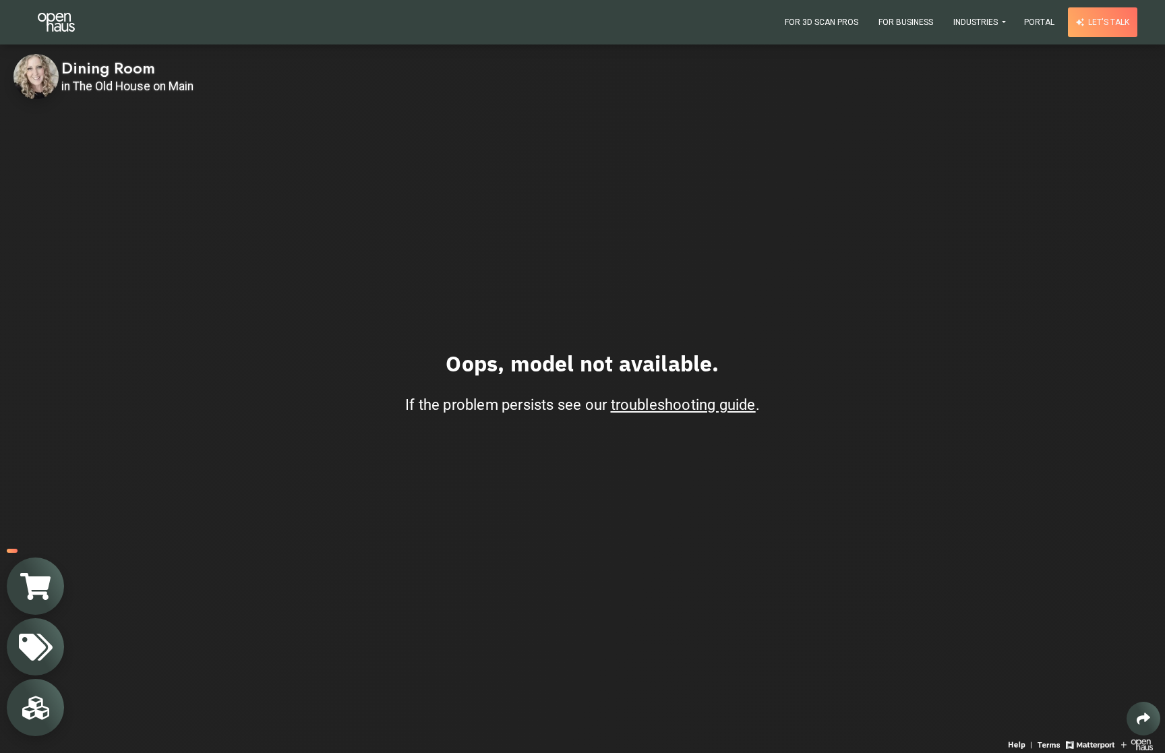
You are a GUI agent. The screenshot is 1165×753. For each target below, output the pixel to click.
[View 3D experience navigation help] (1021, 743)
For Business (905, 22)
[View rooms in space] (35, 707)
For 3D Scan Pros (821, 22)
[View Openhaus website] (1137, 743)
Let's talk (1107, 22)
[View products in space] (35, 646)
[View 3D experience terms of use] (1050, 743)
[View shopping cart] (35, 586)
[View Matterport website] (1090, 743)
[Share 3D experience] (1143, 718)
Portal (1039, 22)
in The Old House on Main (127, 86)
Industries (976, 22)
